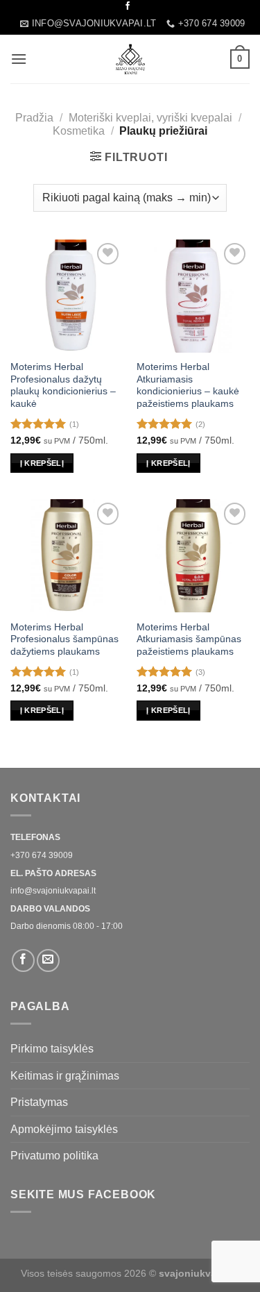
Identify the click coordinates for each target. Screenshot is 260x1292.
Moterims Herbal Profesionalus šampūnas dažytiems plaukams (64, 639)
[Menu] (18, 59)
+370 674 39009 (41, 855)
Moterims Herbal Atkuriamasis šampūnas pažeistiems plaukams (189, 639)
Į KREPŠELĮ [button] (42, 463)
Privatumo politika (54, 1155)
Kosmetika (79, 131)
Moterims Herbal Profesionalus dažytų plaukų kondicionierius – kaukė (63, 385)
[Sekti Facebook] (127, 6)
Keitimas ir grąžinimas (64, 1076)
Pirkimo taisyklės (52, 1049)
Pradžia (34, 118)
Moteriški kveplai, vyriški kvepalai (150, 118)
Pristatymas (39, 1102)
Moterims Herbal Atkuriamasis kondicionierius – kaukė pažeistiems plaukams (188, 385)
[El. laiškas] (48, 960)
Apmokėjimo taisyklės (64, 1129)
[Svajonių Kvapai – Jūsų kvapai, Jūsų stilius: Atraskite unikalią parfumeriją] (130, 59)
